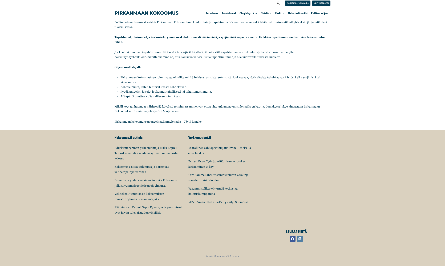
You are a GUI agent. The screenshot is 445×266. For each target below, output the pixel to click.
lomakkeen (247, 107)
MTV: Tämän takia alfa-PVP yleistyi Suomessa (218, 202)
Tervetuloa (212, 13)
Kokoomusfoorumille (298, 3)
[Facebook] (293, 239)
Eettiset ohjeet (320, 13)
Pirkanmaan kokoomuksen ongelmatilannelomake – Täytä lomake (158, 122)
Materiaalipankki (298, 13)
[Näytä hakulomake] (278, 3)
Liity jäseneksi (321, 3)
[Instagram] (300, 239)
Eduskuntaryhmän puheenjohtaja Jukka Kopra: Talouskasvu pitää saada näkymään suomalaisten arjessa (147, 153)
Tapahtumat (229, 13)
